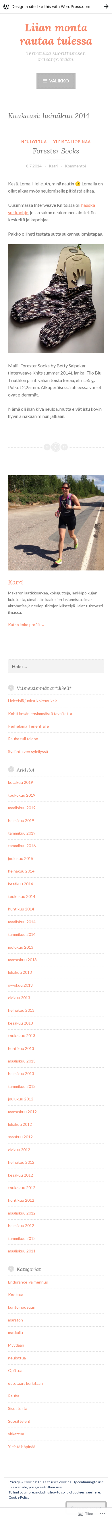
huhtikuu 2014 (21, 908)
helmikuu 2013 (21, 1073)
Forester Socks (56, 150)
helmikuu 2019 (21, 820)
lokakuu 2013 (20, 972)
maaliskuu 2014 (22, 921)
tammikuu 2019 (22, 833)
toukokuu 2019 (21, 795)
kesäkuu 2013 (20, 1023)
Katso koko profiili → (26, 624)
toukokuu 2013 (21, 1035)
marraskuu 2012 (22, 1111)
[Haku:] (56, 666)
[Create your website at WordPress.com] (56, 6)
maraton (15, 1319)
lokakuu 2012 (20, 1124)
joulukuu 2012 (20, 1098)
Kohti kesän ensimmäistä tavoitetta (40, 713)
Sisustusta (17, 1408)
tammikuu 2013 (22, 1086)
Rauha (13, 1395)
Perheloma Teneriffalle (28, 726)
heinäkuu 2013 (21, 1010)
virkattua (16, 1433)
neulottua (34, 141)
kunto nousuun (21, 1307)
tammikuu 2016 (22, 845)
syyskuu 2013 (20, 985)
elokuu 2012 (19, 1149)
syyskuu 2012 (20, 1136)
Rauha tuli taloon (23, 738)
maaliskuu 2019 (22, 807)
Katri (53, 165)
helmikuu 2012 (21, 1225)
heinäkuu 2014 (21, 871)
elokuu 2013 (19, 997)
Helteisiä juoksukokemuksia (32, 700)
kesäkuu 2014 (20, 883)
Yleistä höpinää (72, 141)
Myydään (16, 1345)
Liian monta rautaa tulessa (56, 34)
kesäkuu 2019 (20, 782)
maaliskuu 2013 (22, 1060)
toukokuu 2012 (21, 1187)
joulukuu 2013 (20, 947)
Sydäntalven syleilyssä (28, 751)
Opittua (15, 1370)
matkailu (15, 1332)
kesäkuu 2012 (20, 1175)
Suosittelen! (19, 1421)
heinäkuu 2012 (21, 1162)
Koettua (15, 1294)
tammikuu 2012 (22, 1238)
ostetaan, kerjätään (25, 1383)
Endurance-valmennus (28, 1282)
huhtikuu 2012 (21, 1200)
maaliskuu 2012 (22, 1213)
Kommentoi (75, 165)
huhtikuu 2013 (21, 1048)
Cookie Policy (19, 1497)
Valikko (58, 80)
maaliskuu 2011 (22, 1250)
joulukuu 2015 (20, 858)
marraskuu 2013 (22, 959)
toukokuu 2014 (21, 896)
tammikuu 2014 (22, 934)
